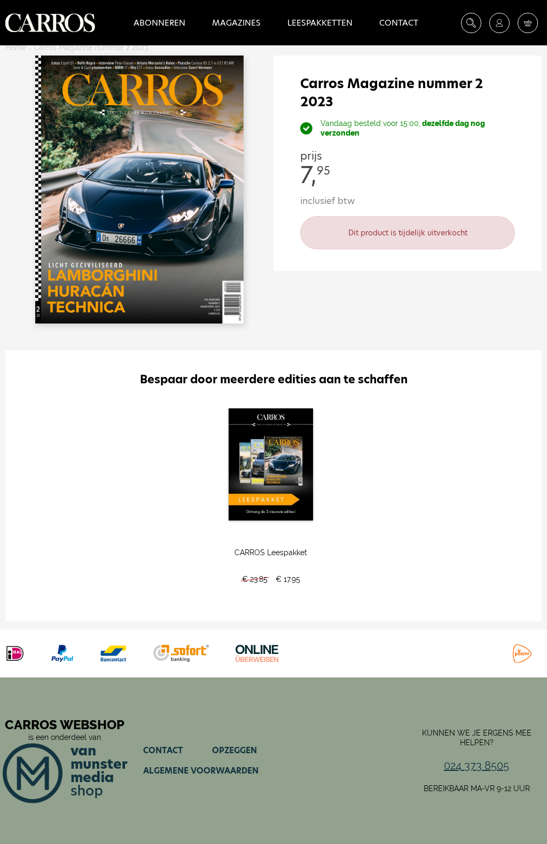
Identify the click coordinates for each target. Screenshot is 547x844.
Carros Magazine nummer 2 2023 (91, 47)
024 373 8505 (476, 765)
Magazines (236, 22)
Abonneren (159, 22)
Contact (398, 22)
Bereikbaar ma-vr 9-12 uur (477, 788)
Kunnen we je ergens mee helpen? (477, 738)
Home (15, 47)
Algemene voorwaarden (201, 770)
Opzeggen (234, 750)
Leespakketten (320, 22)
